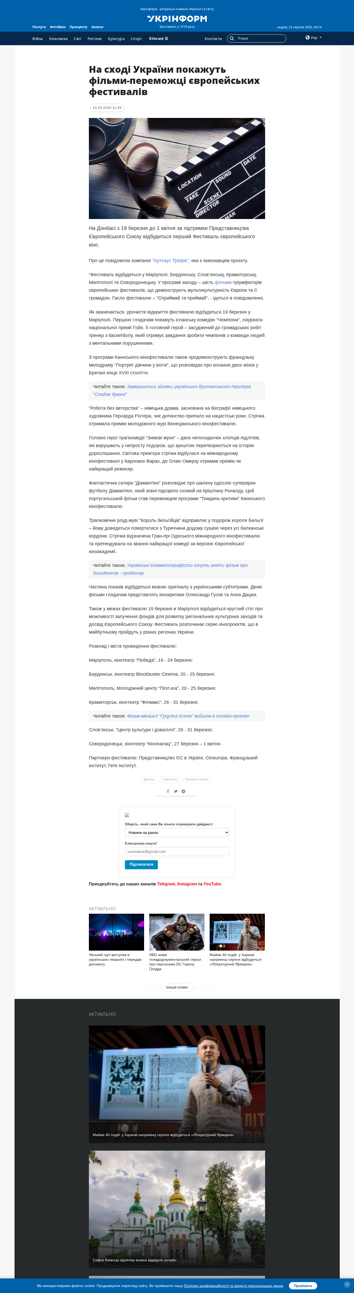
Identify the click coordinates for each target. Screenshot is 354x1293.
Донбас (149, 779)
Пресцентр (78, 27)
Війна (37, 38)
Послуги (39, 27)
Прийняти (303, 1286)
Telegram (166, 884)
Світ (77, 38)
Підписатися (141, 864)
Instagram (187, 884)
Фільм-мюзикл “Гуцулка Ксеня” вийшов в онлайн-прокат (188, 716)
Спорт (136, 38)
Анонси (97, 27)
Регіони (95, 38)
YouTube (212, 884)
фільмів (223, 282)
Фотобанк (58, 27)
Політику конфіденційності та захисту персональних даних (233, 1286)
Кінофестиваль (197, 779)
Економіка (58, 38)
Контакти (213, 38)
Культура (116, 38)
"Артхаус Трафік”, (170, 260)
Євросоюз (170, 779)
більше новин (177, 987)
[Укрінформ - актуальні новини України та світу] (177, 18)
